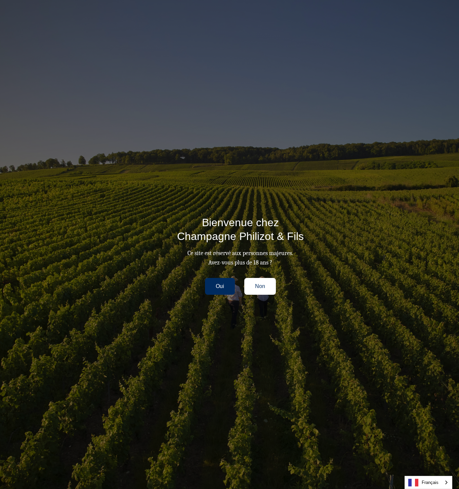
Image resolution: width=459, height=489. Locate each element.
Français (430, 482)
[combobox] (428, 482)
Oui (220, 286)
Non (260, 286)
